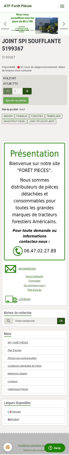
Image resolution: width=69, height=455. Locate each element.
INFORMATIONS (27, 268)
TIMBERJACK (54, 116)
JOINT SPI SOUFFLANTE (42, 121)
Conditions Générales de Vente (24, 366)
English (15, 419)
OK (61, 320)
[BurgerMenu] (62, 6)
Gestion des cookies (34, 450)
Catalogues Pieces (18, 389)
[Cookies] (7, 447)
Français (16, 411)
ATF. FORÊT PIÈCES (18, 342)
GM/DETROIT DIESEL (14, 121)
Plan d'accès (14, 350)
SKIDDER (8, 116)
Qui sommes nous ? (34, 285)
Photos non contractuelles (22, 358)
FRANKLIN (21, 116)
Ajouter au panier (16, 100)
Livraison (12, 381)
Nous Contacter (34, 276)
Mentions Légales (17, 373)
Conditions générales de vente (34, 445)
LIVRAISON (24, 299)
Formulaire (34, 281)
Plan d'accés (34, 290)
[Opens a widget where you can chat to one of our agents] (54, 448)
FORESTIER (37, 116)
